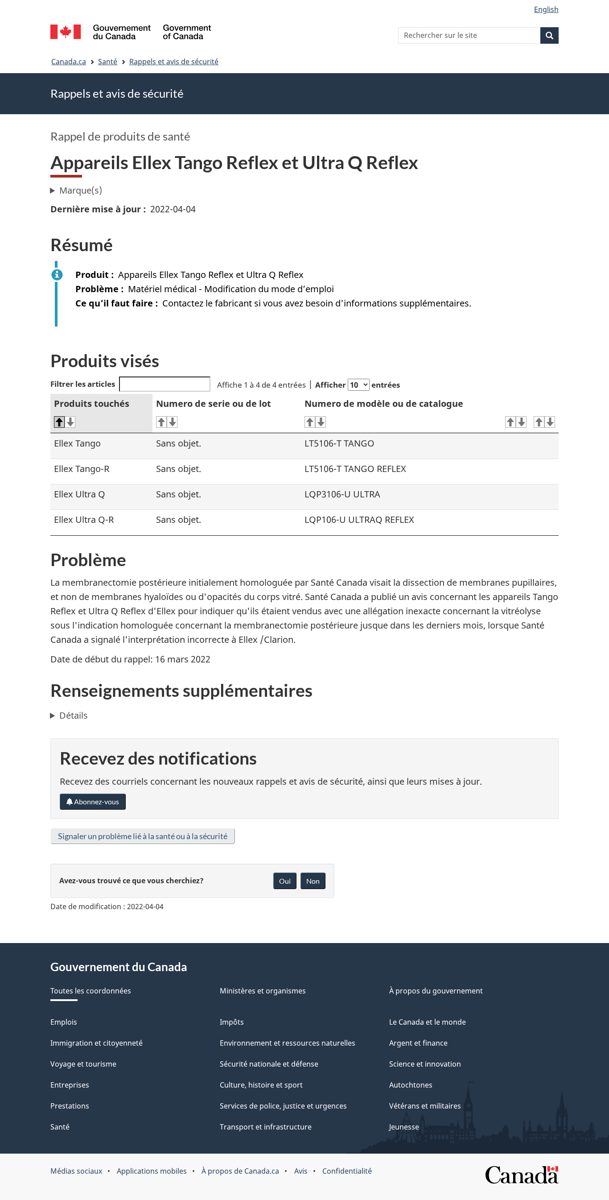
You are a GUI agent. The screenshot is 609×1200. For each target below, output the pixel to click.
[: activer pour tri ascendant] (516, 422)
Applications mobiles (152, 1171)
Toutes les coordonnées (90, 991)
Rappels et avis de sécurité (173, 61)
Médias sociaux (76, 1171)
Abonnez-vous (96, 801)
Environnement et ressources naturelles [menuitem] (287, 1043)
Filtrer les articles (82, 384)
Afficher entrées (357, 385)
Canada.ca (68, 61)
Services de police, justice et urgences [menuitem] (283, 1106)
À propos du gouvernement (436, 991)
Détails (73, 715)
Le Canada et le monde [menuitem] (427, 1022)
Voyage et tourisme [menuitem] (83, 1064)
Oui (285, 881)
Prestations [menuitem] (69, 1106)
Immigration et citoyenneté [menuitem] (96, 1043)
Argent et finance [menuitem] (418, 1043)
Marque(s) (80, 190)
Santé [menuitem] (60, 1127)
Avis (301, 1171)
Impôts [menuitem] (232, 1022)
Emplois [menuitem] (63, 1022)
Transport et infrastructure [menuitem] (266, 1127)
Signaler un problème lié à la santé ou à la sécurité (142, 836)
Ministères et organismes (263, 991)
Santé (107, 61)
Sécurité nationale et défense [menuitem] (269, 1064)
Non (313, 881)
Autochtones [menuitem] (410, 1085)
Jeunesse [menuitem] (404, 1127)
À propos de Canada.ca (240, 1171)
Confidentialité (347, 1171)
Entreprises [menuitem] (69, 1085)
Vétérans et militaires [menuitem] (425, 1106)
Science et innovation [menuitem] (425, 1064)
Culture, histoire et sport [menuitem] (261, 1085)
